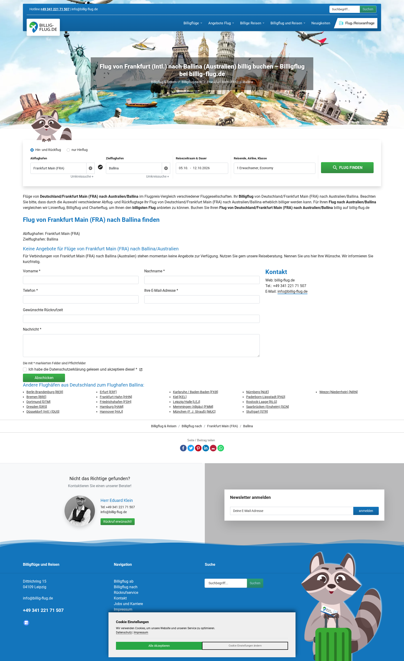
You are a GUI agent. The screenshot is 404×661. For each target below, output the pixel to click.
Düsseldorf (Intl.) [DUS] (42, 411)
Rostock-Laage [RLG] (261, 402)
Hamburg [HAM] (111, 407)
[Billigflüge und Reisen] (43, 27)
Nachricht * (32, 329)
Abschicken (44, 378)
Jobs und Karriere (128, 604)
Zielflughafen (115, 158)
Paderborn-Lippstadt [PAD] (265, 397)
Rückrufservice (126, 592)
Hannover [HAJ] (111, 411)
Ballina (248, 82)
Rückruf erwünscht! (117, 521)
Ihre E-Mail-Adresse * (161, 290)
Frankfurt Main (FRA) (222, 82)
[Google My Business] (26, 623)
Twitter (191, 448)
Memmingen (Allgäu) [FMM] (193, 407)
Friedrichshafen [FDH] (115, 402)
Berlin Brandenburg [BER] (44, 392)
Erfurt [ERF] (108, 392)
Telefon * (30, 290)
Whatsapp (220, 448)
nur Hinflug (80, 150)
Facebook (183, 448)
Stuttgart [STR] (257, 411)
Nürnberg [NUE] (257, 392)
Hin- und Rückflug (48, 150)
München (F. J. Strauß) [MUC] (194, 411)
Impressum (123, 609)
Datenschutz (124, 632)
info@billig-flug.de (292, 291)
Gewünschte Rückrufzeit (43, 310)
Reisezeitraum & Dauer (191, 158)
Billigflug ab (123, 581)
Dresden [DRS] (36, 407)
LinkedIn (205, 448)
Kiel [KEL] (180, 397)
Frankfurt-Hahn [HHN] (116, 397)
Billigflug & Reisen (164, 82)
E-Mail (213, 448)
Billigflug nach (192, 82)
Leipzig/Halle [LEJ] (186, 402)
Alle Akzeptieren (159, 645)
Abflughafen (38, 158)
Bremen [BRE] (36, 397)
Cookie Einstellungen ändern (245, 645)
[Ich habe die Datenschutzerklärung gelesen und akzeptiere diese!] (140, 369)
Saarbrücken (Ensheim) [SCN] (267, 407)
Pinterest (198, 448)
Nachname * (154, 271)
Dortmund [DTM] (38, 402)
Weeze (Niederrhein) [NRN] (338, 392)
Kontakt (120, 598)
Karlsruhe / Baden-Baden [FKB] (195, 392)
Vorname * (31, 271)
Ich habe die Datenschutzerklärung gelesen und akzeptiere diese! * (83, 369)
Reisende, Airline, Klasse (250, 158)
